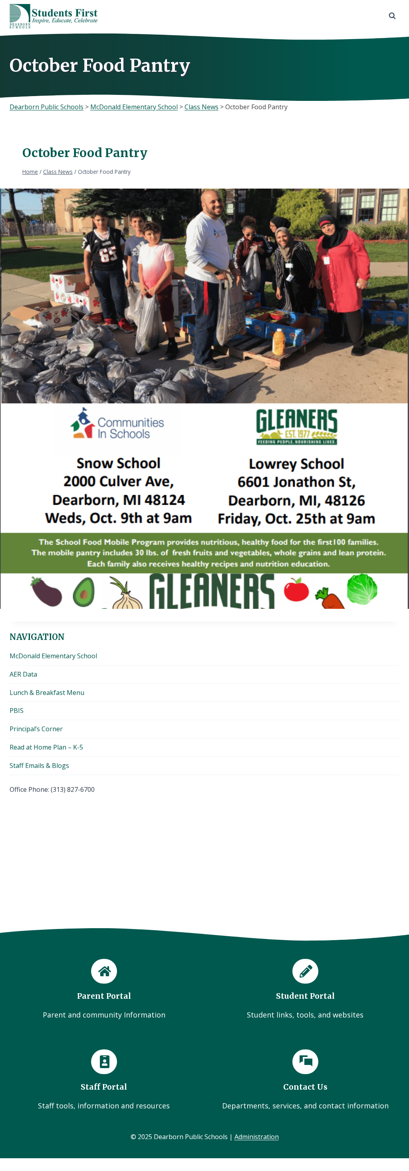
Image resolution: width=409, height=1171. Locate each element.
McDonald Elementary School (53, 655)
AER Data (23, 674)
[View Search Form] (392, 16)
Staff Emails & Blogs (39, 765)
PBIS (17, 710)
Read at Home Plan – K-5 (46, 747)
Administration (256, 1136)
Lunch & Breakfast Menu (47, 692)
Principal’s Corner (36, 728)
